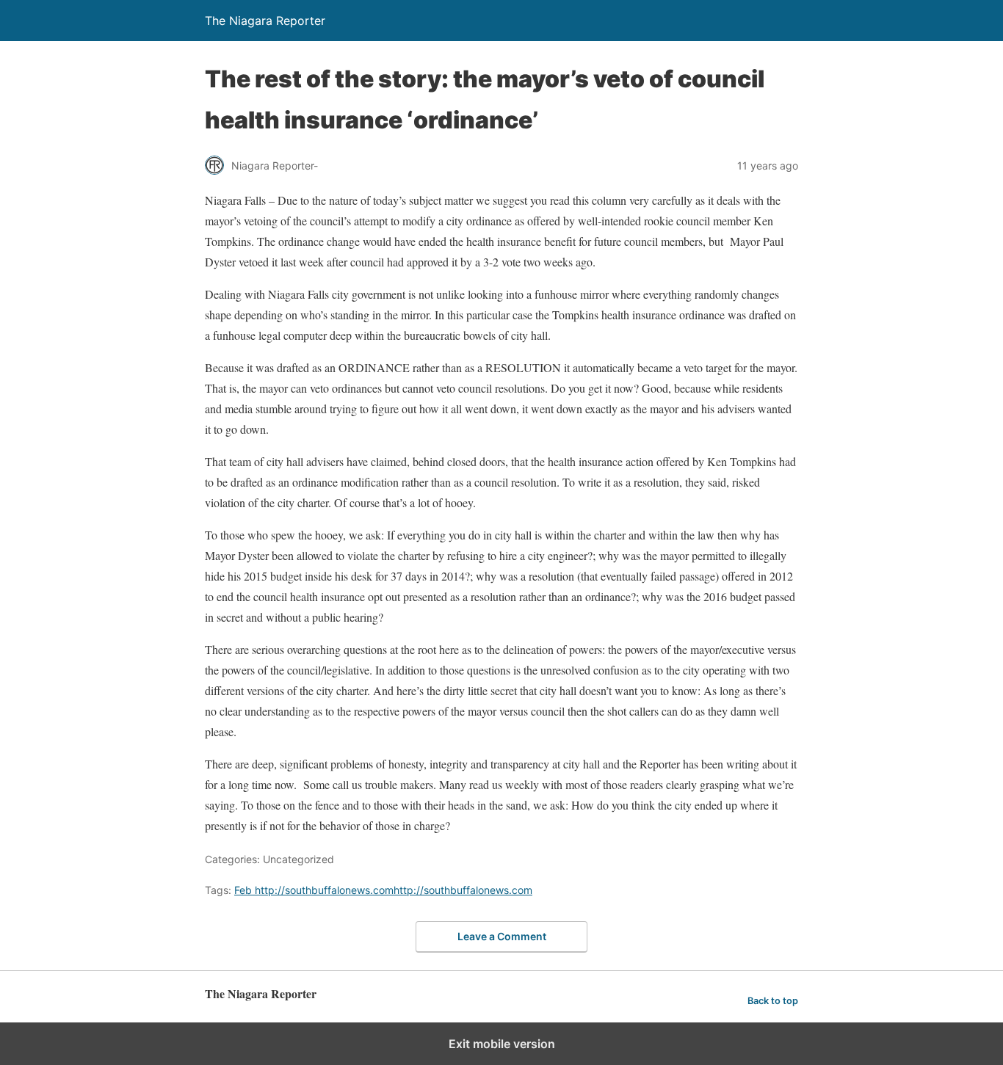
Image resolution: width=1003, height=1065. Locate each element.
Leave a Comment (501, 936)
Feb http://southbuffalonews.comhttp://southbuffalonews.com (383, 890)
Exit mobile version (502, 1043)
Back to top (772, 1000)
